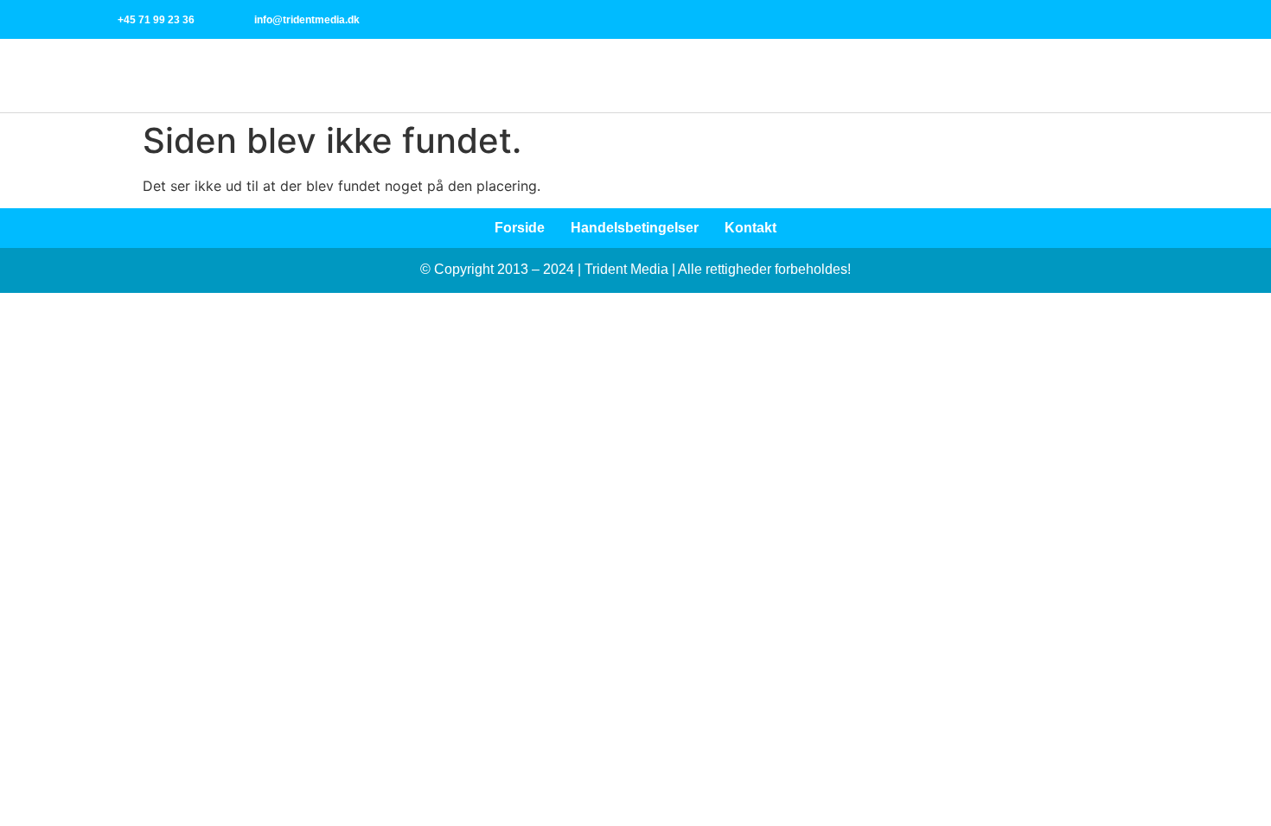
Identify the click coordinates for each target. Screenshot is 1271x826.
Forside (520, 227)
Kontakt (750, 227)
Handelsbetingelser (635, 227)
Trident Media (626, 269)
